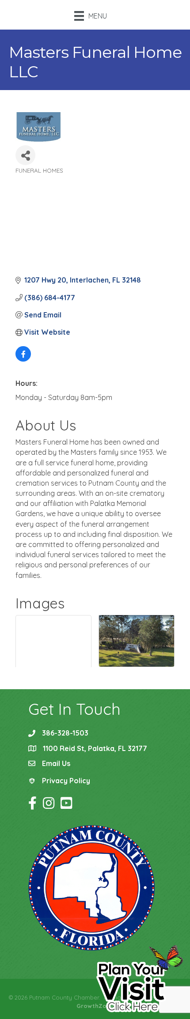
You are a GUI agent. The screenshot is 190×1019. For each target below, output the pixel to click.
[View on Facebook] (23, 359)
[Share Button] (25, 155)
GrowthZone (95, 1005)
